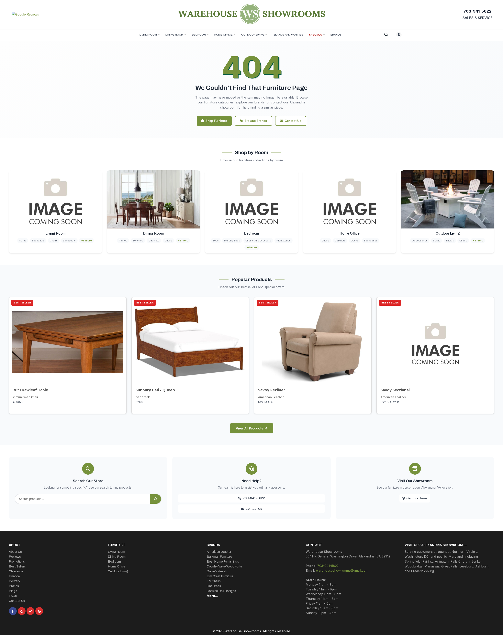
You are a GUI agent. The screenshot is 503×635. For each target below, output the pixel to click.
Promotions (17, 561)
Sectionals (38, 240)
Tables (123, 240)
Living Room (148, 34)
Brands (14, 586)
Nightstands (283, 240)
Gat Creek (143, 397)
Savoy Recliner (271, 390)
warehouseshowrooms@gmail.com (342, 570)
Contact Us (293, 121)
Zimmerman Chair (25, 397)
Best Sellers (17, 566)
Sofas (22, 240)
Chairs (54, 240)
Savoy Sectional (395, 390)
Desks (354, 240)
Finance (14, 576)
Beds (216, 240)
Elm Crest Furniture (220, 576)
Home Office (223, 34)
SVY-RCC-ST (266, 402)
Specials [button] (315, 34)
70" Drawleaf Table (30, 390)
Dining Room (174, 34)
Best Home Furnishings (223, 561)
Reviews (15, 556)
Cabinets (154, 240)
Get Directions (416, 498)
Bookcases (370, 240)
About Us (15, 551)
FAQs (13, 596)
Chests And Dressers (258, 240)
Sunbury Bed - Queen (155, 390)
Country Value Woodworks (225, 566)
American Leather (271, 397)
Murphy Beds (232, 240)
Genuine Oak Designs (221, 591)
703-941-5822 (478, 11)
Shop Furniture (216, 121)
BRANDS (335, 34)
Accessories (420, 240)
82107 (139, 402)
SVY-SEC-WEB (390, 402)
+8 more (86, 240)
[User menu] (398, 35)
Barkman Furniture (219, 556)
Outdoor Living (252, 34)
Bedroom (199, 34)
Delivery (14, 581)
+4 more (251, 247)
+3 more (183, 240)
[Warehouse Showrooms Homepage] (251, 13)
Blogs (13, 591)
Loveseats (69, 240)
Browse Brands (255, 121)
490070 (18, 402)
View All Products (249, 428)
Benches (138, 240)
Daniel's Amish (217, 571)
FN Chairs (214, 581)
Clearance (16, 571)
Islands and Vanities (288, 34)
